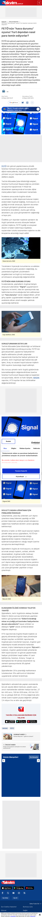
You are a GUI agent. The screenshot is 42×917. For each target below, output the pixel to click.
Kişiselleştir (20, 476)
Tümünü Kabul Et (21, 471)
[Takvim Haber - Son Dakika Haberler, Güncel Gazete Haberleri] (11, 2)
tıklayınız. (33, 916)
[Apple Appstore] (6, 888)
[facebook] (2, 893)
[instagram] (19, 893)
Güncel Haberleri (13, 21)
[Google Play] (18, 888)
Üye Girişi (5, 898)
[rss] (24, 893)
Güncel (3, 910)
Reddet (8, 441)
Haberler (4, 21)
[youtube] (13, 893)
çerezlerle (13, 916)
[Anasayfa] (39, 3)
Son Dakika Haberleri (9, 907)
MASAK (36, 378)
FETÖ (4, 166)
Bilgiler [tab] (13, 448)
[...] (32, 103)
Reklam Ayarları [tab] (25, 448)
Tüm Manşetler (34, 757)
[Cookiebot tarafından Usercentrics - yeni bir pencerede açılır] (31, 443)
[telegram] (22, 103)
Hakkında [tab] (36, 448)
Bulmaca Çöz (28, 907)
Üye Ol (15, 898)
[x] (8, 893)
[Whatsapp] (27, 103)
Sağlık (25, 910)
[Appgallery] (29, 888)
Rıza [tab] (5, 448)
